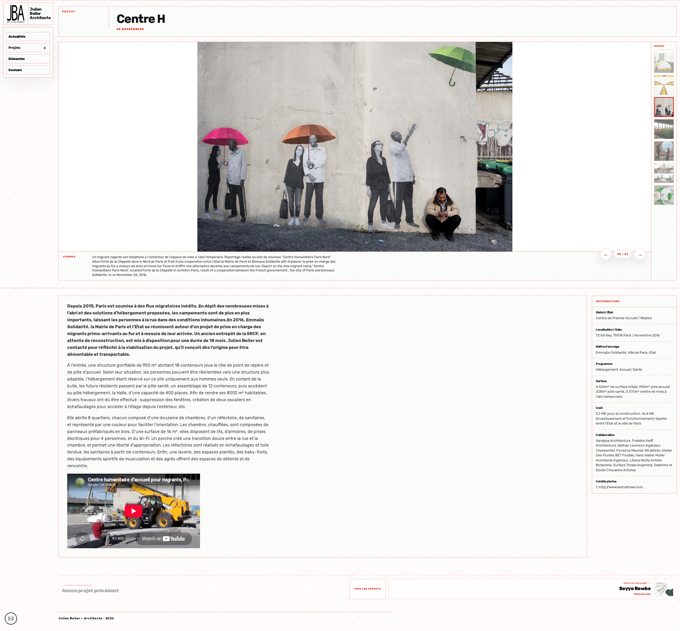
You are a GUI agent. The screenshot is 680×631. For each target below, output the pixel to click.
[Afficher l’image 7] (664, 195)
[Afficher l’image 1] (664, 63)
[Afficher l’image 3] (664, 107)
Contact (15, 70)
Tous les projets (367, 589)
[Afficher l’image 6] (664, 173)
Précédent (606, 254)
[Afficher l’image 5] (664, 151)
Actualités (17, 36)
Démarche (16, 59)
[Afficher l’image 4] (664, 129)
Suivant (640, 254)
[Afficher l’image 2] (664, 85)
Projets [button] (27, 48)
